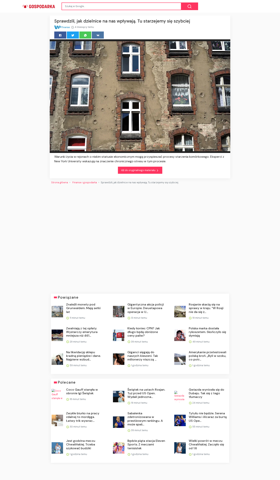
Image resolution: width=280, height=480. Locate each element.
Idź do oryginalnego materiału (138, 170)
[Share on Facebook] (60, 35)
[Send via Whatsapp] (85, 35)
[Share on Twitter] (73, 35)
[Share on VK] (98, 35)
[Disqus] (140, 237)
